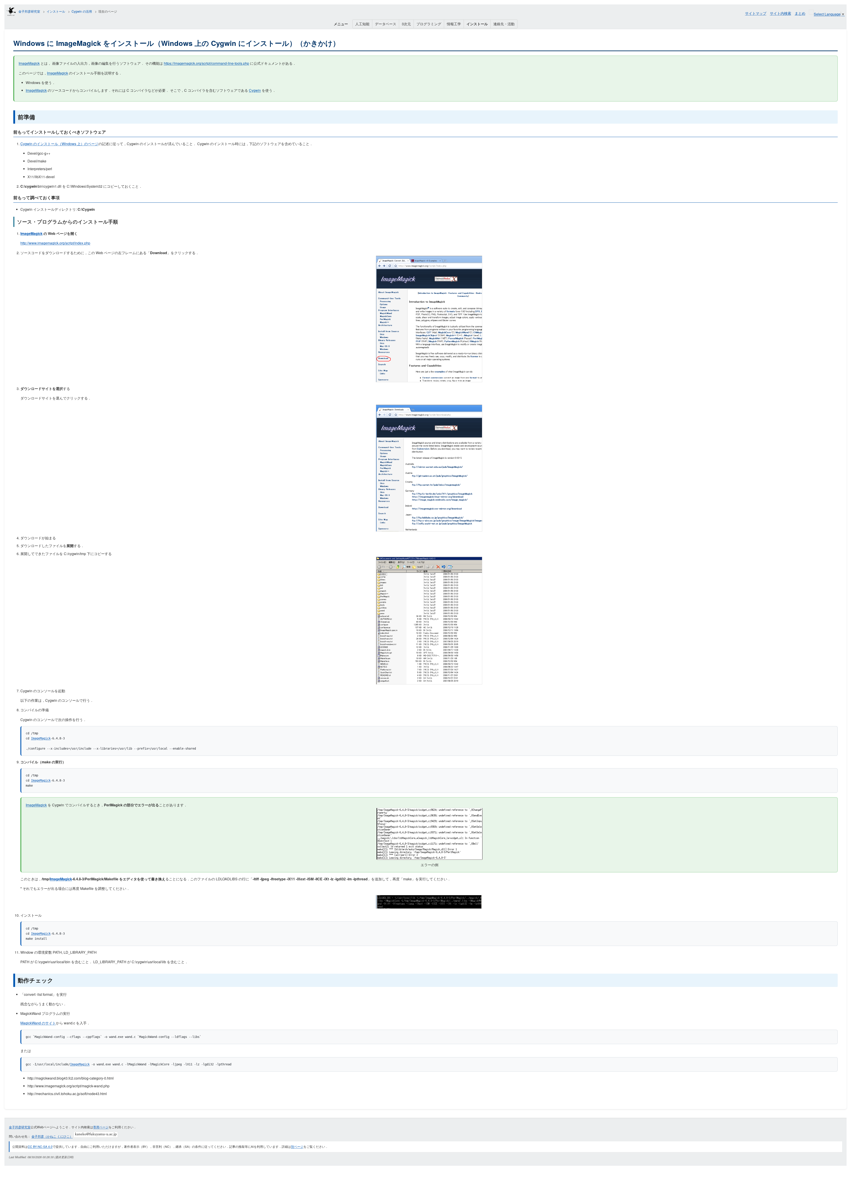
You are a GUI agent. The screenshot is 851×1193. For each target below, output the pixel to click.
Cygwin (255, 90)
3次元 (406, 23)
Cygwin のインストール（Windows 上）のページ (59, 143)
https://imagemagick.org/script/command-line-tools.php (206, 63)
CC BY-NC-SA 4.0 (40, 1146)
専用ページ (101, 1127)
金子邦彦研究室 (29, 11)
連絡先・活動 (504, 23)
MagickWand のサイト (38, 1022)
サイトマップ (755, 13)
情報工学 (454, 23)
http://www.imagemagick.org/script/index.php (55, 243)
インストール (56, 11)
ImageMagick (29, 63)
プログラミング (428, 23)
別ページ (297, 1146)
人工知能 (362, 23)
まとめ (800, 13)
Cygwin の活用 (82, 11)
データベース (385, 23)
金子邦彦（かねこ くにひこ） (52, 1136)
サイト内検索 (780, 13)
